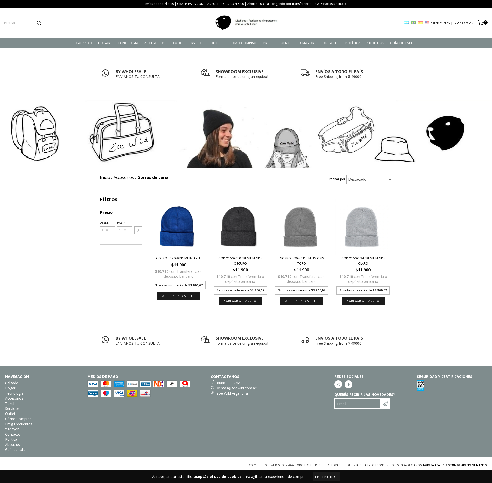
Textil (176, 43)
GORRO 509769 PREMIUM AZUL (178, 258)
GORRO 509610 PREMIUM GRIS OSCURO (240, 261)
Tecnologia (127, 43)
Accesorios (154, 43)
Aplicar (138, 230)
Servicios (196, 43)
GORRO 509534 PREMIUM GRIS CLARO (363, 261)
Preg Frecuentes (278, 43)
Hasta (121, 222)
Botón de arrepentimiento (466, 465)
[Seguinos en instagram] (338, 384)
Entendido (326, 477)
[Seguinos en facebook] (348, 384)
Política (353, 43)
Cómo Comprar (243, 43)
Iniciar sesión (464, 23)
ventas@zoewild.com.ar (236, 388)
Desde (104, 222)
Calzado (84, 43)
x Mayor (306, 43)
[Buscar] (39, 22)
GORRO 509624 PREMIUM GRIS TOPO (302, 261)
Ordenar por (336, 179)
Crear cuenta (440, 23)
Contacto (330, 43)
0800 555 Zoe (228, 382)
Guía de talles (403, 43)
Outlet (216, 43)
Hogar (104, 43)
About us (375, 43)
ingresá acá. (431, 465)
